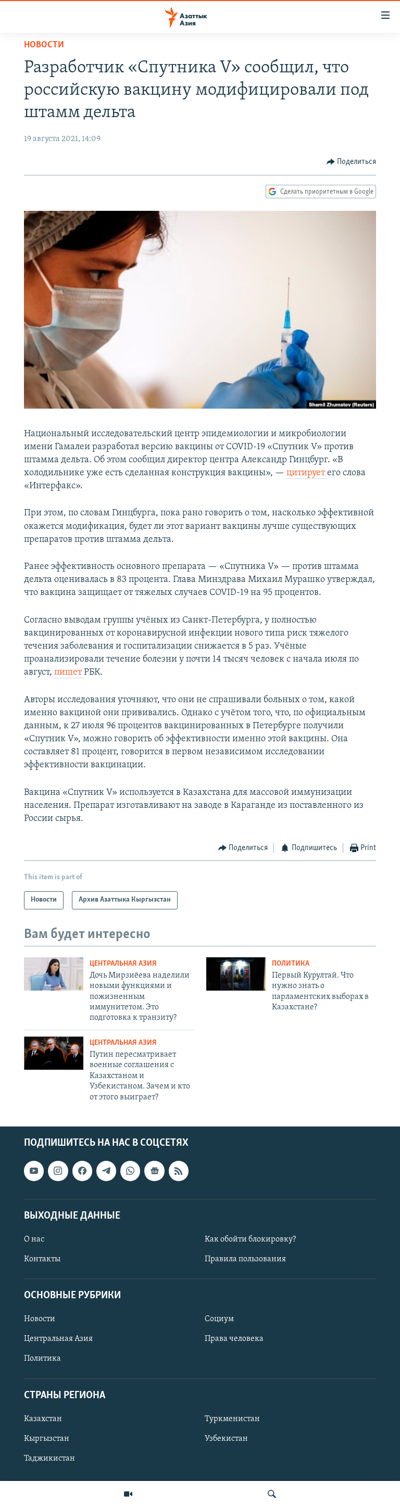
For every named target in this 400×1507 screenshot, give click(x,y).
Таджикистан (49, 1458)
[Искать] (272, 1494)
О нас (34, 1239)
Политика (290, 964)
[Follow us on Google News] (154, 1171)
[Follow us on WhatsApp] (130, 1171)
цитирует (306, 473)
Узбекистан (226, 1439)
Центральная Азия (123, 964)
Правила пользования (245, 1259)
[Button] (352, 162)
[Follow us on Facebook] (82, 1171)
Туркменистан (232, 1419)
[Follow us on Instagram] (58, 1171)
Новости (44, 45)
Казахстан (43, 1419)
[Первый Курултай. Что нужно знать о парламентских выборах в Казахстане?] (236, 974)
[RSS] (179, 1171)
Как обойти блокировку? (250, 1239)
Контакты (42, 1259)
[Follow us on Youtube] (34, 1171)
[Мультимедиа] (128, 1494)
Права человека (234, 1339)
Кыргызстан (46, 1439)
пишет (69, 672)
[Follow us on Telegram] (106, 1171)
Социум (219, 1319)
